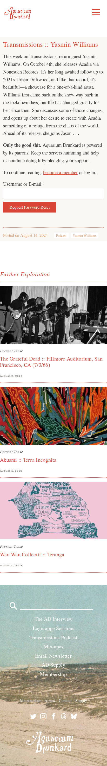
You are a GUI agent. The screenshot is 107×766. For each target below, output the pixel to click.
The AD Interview (53, 618)
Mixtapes (53, 646)
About (49, 700)
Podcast (61, 235)
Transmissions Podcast (53, 637)
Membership (53, 674)
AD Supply (53, 664)
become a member (60, 172)
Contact (65, 700)
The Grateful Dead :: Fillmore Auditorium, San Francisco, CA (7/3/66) (51, 361)
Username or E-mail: (23, 184)
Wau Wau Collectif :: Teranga (32, 554)
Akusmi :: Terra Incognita (28, 459)
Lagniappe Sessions (53, 628)
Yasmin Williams (84, 235)
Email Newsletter (53, 655)
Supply (81, 700)
